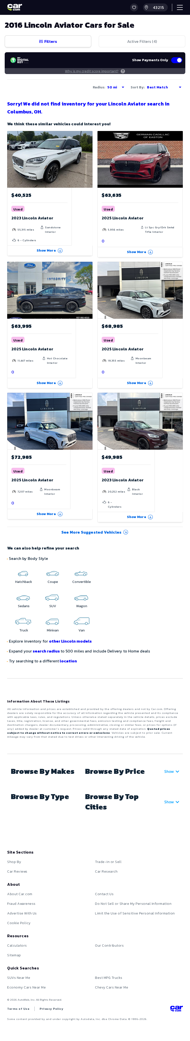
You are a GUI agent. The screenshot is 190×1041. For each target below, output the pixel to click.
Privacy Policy (51, 1009)
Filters (50, 41)
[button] (134, 7)
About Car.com (19, 894)
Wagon (81, 606)
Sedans (23, 606)
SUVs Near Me (18, 977)
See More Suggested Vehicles (91, 532)
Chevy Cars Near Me (111, 987)
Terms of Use (18, 1009)
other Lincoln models (70, 641)
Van (81, 630)
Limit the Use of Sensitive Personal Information (135, 913)
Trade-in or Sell (108, 861)
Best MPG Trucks (108, 977)
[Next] (89, 159)
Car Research (106, 871)
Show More (46, 250)
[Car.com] (14, 7)
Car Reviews (17, 871)
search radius (46, 651)
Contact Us (104, 894)
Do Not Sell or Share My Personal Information (133, 903)
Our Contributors (109, 945)
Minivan (53, 630)
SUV (52, 606)
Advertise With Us (22, 913)
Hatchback (23, 581)
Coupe (53, 581)
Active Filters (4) (142, 41)
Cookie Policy (19, 923)
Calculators (17, 945)
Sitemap (14, 955)
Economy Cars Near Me (26, 987)
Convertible (81, 581)
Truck (23, 630)
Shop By (14, 861)
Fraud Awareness (21, 903)
